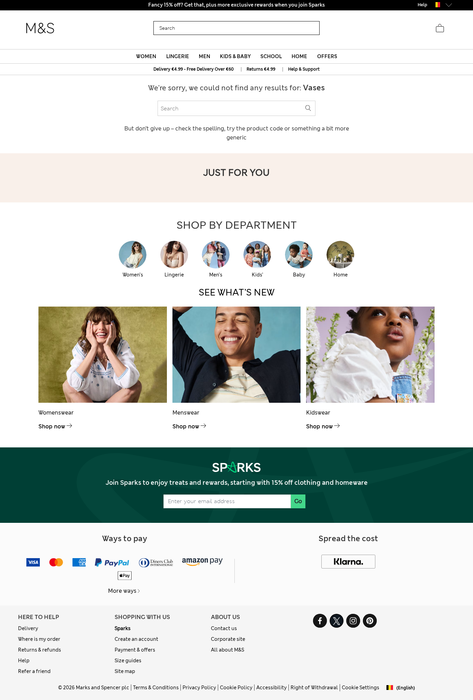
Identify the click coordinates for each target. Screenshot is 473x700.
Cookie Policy (236, 687)
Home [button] (299, 56)
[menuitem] (146, 56)
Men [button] (204, 56)
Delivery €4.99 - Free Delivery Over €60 (193, 69)
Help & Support (304, 69)
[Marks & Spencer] (40, 28)
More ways (122, 590)
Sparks (123, 628)
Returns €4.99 (261, 69)
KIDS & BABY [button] (235, 56)
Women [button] (146, 56)
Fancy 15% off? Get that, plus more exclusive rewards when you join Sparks (236, 5)
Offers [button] (327, 56)
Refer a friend (34, 671)
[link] (436, 4)
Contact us (224, 628)
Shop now (51, 426)
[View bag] (440, 28)
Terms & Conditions (156, 687)
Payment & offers (135, 650)
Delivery (28, 628)
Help (23, 660)
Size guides (128, 660)
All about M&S (227, 650)
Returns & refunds (39, 650)
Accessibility (271, 687)
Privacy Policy (199, 687)
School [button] (271, 56)
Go (298, 501)
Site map (125, 671)
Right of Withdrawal (314, 687)
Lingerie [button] (177, 56)
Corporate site (228, 639)
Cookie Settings (360, 687)
